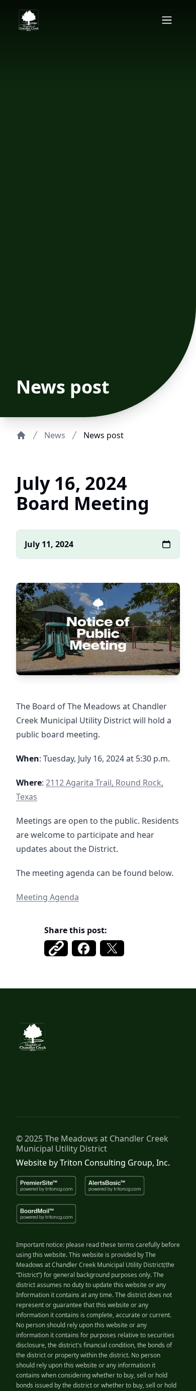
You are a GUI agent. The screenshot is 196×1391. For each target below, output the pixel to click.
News (54, 435)
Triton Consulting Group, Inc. (115, 1162)
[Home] (21, 435)
